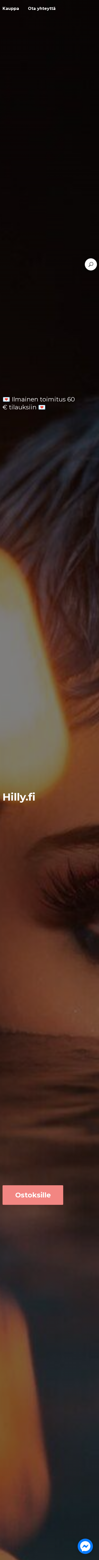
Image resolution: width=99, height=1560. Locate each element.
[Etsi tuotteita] (91, 264)
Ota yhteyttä (42, 8)
